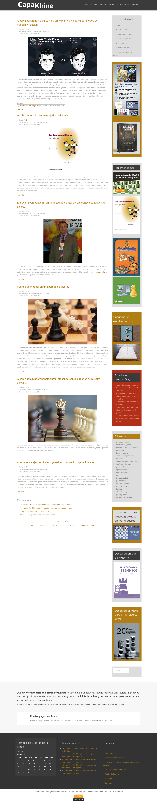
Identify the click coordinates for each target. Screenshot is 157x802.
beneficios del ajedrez (123, 464)
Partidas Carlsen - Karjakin (29, 106)
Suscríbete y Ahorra (123, 30)
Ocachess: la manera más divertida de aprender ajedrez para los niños (45, 504)
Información (78, 799)
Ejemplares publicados (124, 34)
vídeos (117, 475)
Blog (27, 29)
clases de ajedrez (121, 453)
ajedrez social (120, 481)
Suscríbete (109, 753)
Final (92, 525)
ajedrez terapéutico (122, 478)
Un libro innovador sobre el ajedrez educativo (43, 115)
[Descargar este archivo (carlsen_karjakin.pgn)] (19, 106)
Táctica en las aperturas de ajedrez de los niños (37, 515)
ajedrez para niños (122, 442)
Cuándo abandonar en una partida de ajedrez (43, 286)
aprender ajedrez (121, 450)
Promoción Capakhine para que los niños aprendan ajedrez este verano (46, 508)
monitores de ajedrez (123, 445)
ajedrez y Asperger (122, 483)
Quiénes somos (110, 749)
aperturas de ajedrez (122, 467)
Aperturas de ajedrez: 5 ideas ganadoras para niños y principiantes (56, 462)
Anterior (40, 525)
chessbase (119, 489)
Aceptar (78, 796)
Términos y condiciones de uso (116, 769)
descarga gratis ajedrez (124, 497)
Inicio (33, 525)
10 (77, 525)
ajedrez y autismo (121, 494)
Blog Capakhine (121, 43)
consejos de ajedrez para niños (126, 447)
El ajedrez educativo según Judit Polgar (34, 511)
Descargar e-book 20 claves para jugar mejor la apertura (121, 763)
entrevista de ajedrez (123, 492)
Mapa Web (109, 778)
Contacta (108, 783)
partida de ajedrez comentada (126, 461)
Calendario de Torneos (124, 48)
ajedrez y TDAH (121, 486)
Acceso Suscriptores (123, 39)
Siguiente (84, 525)
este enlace (102, 272)
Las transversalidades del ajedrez (123, 53)
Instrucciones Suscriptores (115, 758)
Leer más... (21, 109)
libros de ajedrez (121, 472)
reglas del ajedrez (121, 470)
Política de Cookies (112, 774)
